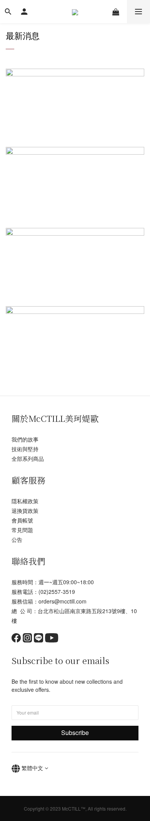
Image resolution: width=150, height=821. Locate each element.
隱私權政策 (25, 501)
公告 (17, 539)
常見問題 (22, 530)
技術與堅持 (25, 449)
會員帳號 (22, 520)
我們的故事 (25, 439)
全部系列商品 (28, 458)
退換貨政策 (25, 510)
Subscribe (75, 732)
